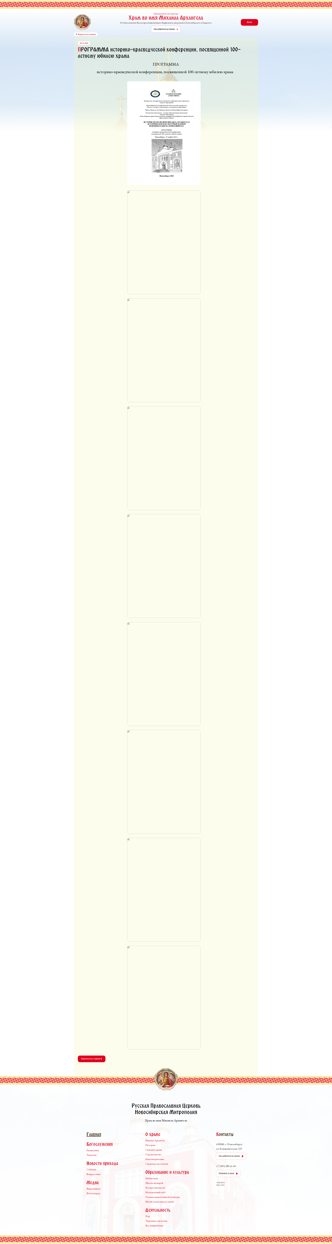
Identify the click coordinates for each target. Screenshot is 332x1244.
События (91, 1169)
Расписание (93, 1150)
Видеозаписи (93, 1188)
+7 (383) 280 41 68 (226, 1166)
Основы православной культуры (162, 1197)
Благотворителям (154, 1159)
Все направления (154, 1225)
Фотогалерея (93, 1193)
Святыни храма (153, 1149)
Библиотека (151, 1178)
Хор (147, 1216)
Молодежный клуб (155, 1192)
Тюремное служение (156, 1220)
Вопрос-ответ (94, 1174)
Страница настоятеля (156, 1163)
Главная (94, 1134)
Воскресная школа (155, 1187)
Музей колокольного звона (159, 1201)
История (150, 1145)
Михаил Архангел (155, 1140)
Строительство (153, 1154)
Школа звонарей (154, 1183)
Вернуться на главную (91, 1059)
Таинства (91, 1155)
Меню (249, 22)
